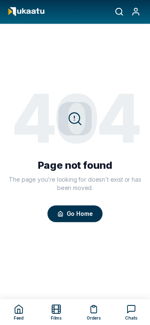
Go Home (80, 213)
